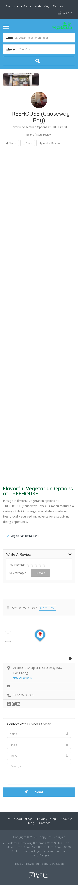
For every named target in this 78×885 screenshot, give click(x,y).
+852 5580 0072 (23, 695)
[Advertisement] (39, 314)
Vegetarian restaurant (25, 536)
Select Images (17, 573)
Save (28, 143)
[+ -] (39, 639)
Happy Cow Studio (52, 863)
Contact (44, 823)
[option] (21, 79)
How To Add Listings (19, 819)
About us (66, 819)
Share (12, 143)
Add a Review (51, 143)
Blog (31, 823)
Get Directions (22, 677)
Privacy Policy (46, 819)
